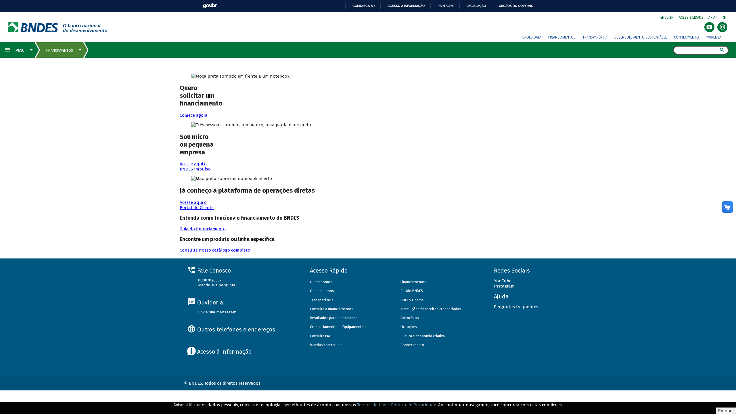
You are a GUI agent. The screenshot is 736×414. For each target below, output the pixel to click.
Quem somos (321, 282)
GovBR (210, 6)
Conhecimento (686, 37)
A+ (710, 18)
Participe (446, 5)
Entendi (726, 410)
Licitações (408, 327)
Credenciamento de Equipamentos (338, 327)
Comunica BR (363, 5)
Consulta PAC (320, 336)
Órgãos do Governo (516, 5)
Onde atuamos (322, 291)
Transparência (594, 37)
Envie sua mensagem (217, 312)
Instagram (504, 286)
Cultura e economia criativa (422, 336)
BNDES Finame (412, 300)
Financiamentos (562, 37)
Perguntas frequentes (516, 306)
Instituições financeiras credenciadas (430, 309)
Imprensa (713, 37)
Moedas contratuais (326, 345)
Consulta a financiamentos (331, 309)
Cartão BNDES (411, 291)
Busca (668, 51)
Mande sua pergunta (216, 285)
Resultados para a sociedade (333, 318)
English (667, 18)
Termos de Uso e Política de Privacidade (396, 404)
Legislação (476, 5)
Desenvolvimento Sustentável (640, 37)
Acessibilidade (691, 18)
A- (715, 18)
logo (58, 27)
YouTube (502, 280)
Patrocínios (409, 318)
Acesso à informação (406, 5)
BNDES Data (531, 37)
